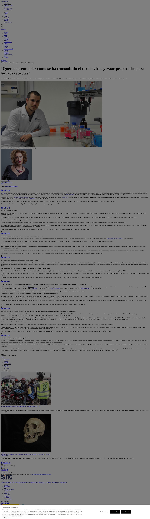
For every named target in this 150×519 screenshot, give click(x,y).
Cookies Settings (103, 511)
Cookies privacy (6, 517)
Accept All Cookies (126, 511)
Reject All (115, 511)
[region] (75, 512)
